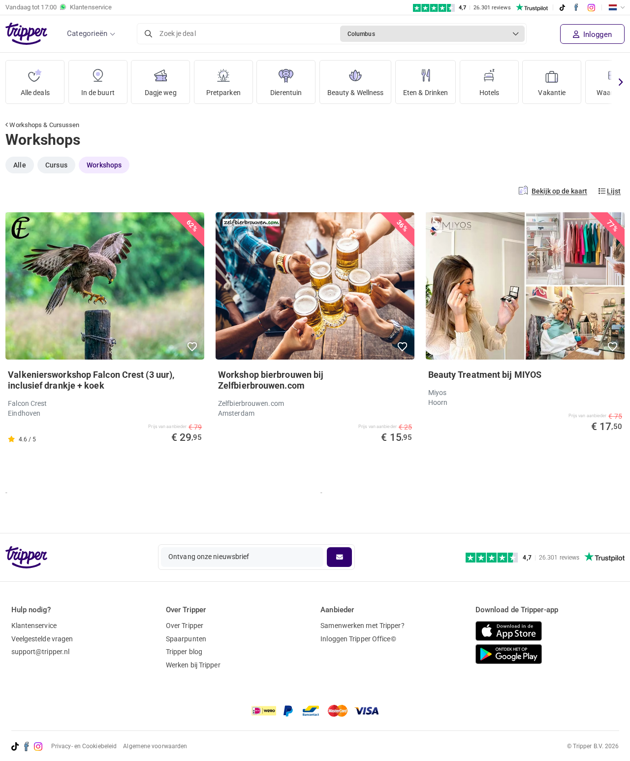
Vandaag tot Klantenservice (58, 7)
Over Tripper (184, 625)
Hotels (489, 93)
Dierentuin (286, 93)
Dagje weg (161, 93)
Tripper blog (184, 652)
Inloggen (596, 34)
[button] (193, 346)
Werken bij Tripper (193, 665)
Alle (19, 165)
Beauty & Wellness (355, 93)
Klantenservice (34, 625)
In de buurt (98, 93)
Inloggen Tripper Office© (358, 639)
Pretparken (223, 93)
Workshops (104, 165)
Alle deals (35, 93)
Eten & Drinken (425, 93)
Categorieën (87, 33)
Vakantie (552, 93)
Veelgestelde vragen (42, 639)
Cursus (56, 165)
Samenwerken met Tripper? (362, 625)
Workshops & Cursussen (43, 125)
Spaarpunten (186, 639)
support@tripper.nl (40, 652)
